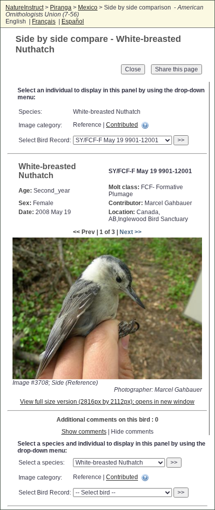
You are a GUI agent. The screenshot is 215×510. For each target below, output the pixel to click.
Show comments (84, 431)
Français (44, 21)
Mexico (88, 7)
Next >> (131, 232)
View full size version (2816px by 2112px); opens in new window (107, 401)
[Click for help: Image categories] (145, 125)
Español (73, 21)
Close (133, 69)
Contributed (122, 124)
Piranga (61, 7)
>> (181, 140)
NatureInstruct (25, 7)
